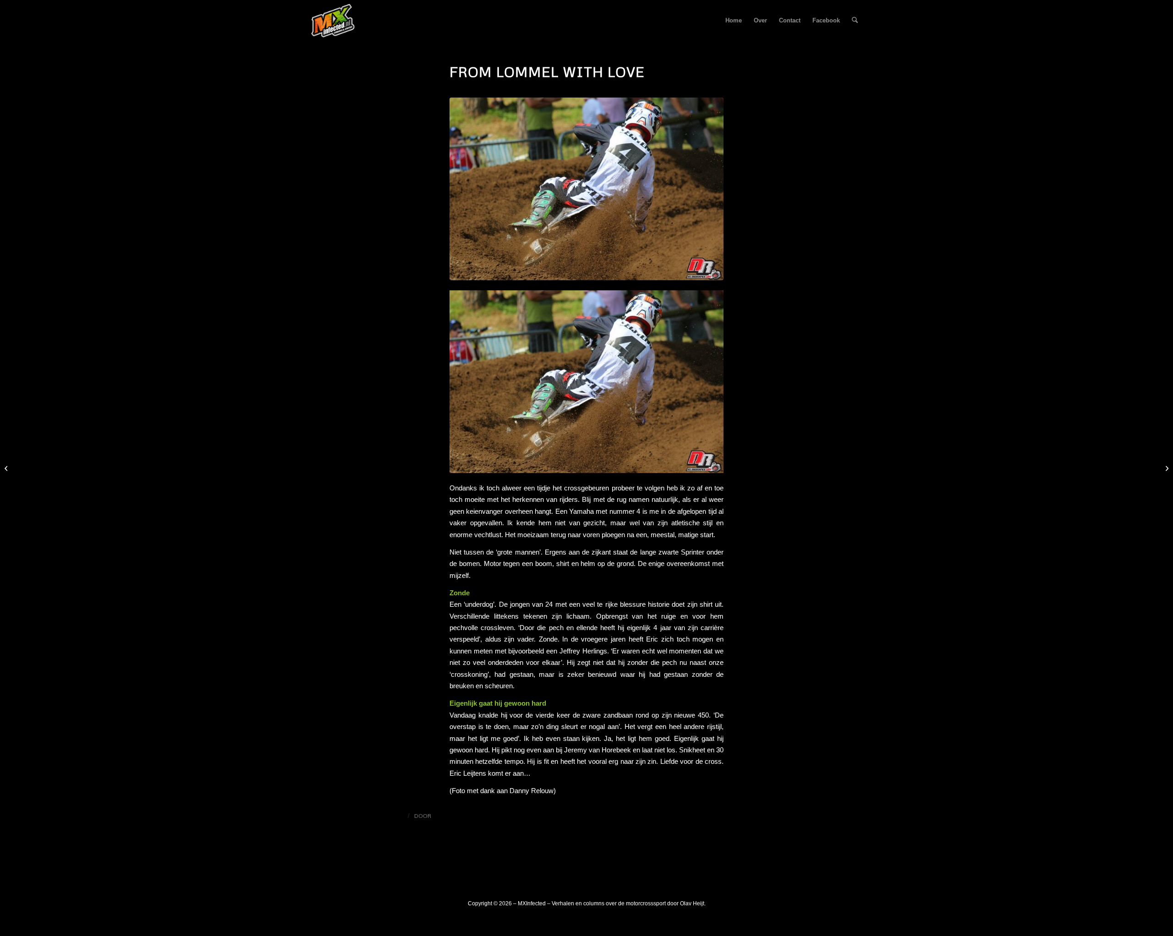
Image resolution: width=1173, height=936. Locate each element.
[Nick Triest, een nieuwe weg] (7, 468)
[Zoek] (855, 20)
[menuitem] (733, 20)
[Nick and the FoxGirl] (1166, 468)
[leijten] (586, 189)
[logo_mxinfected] (333, 20)
